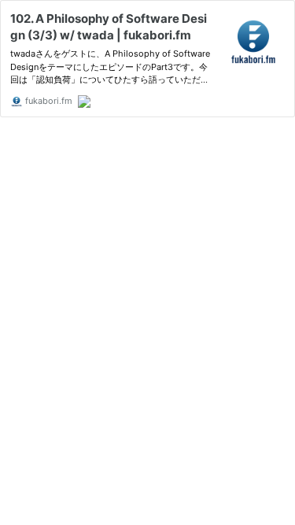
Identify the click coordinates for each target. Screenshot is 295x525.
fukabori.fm (47, 100)
